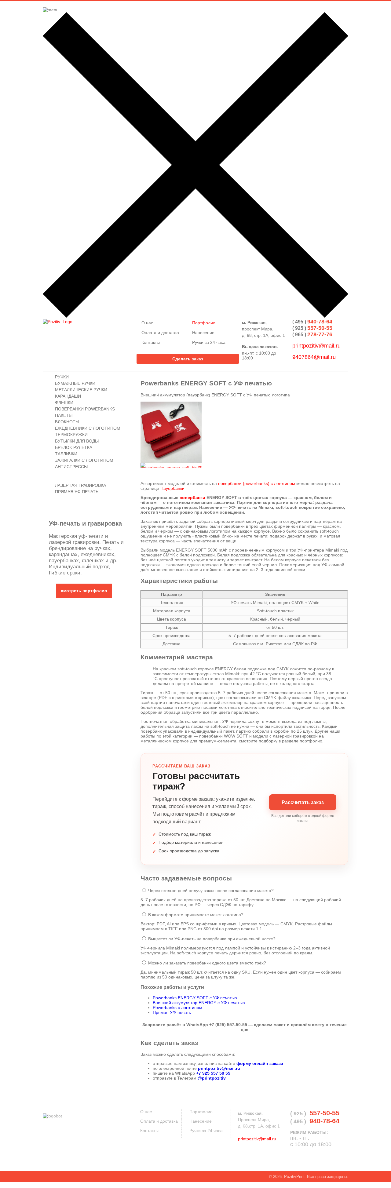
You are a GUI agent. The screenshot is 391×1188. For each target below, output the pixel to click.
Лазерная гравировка (80, 485)
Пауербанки (172, 488)
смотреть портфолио (84, 590)
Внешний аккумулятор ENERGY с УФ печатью (199, 1002)
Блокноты (67, 421)
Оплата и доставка (159, 1121)
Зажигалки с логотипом (84, 460)
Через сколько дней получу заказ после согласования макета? (211, 890)
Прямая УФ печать (76, 491)
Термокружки (71, 434)
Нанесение (200, 1121)
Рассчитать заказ (303, 802)
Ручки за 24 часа (206, 1130)
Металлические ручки (81, 389)
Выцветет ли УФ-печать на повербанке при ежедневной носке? (212, 938)
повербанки (192, 497)
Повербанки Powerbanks (85, 408)
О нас (146, 1111)
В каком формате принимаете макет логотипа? (195, 914)
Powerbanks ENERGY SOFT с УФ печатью (195, 997)
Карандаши (68, 396)
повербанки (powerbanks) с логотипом (256, 483)
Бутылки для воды (77, 441)
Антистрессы (71, 466)
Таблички (66, 453)
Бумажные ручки (75, 383)
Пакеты (63, 415)
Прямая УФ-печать (172, 1012)
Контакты (149, 1130)
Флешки (64, 402)
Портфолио (201, 1111)
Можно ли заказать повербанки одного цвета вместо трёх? (207, 962)
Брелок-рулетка (73, 447)
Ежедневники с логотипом (87, 428)
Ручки (62, 376)
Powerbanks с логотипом (177, 1007)
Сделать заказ (187, 358)
